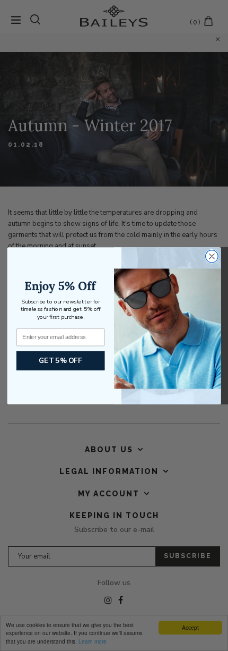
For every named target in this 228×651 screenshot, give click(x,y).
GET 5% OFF (61, 360)
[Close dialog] (212, 256)
